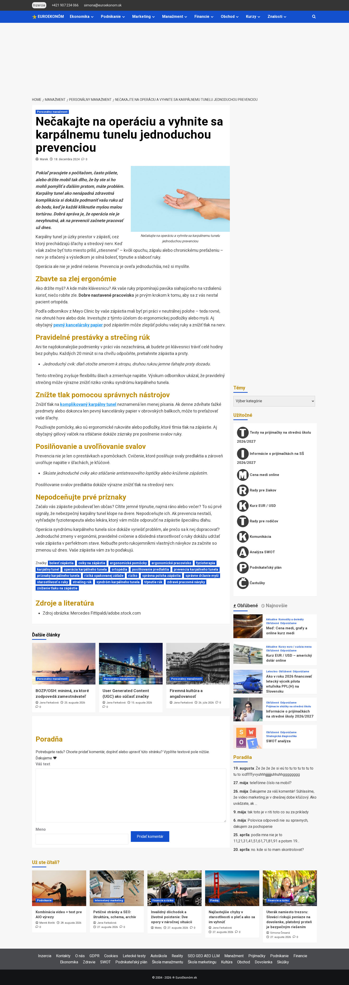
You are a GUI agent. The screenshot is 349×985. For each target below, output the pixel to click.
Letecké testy (134, 956)
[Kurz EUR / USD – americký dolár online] (248, 656)
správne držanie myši (202, 575)
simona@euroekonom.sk (103, 5)
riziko (132, 575)
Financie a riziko (162, 900)
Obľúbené (272, 623)
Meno (41, 829)
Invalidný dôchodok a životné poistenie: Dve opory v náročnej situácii (171, 917)
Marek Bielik (47, 922)
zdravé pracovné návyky (186, 582)
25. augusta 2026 (74, 702)
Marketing (141, 16)
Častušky (257, 583)
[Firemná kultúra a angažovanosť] (198, 663)
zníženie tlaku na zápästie (57, 588)
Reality (177, 956)
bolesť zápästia (61, 563)
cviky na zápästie (91, 563)
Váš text (43, 764)
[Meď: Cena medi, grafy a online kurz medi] (248, 628)
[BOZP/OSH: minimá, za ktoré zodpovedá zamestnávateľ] (63, 663)
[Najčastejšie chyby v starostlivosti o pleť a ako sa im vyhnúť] (232, 888)
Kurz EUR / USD (262, 506)
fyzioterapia (205, 563)
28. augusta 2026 (71, 922)
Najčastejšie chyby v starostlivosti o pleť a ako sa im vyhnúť (232, 917)
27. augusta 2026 (107, 927)
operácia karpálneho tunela (85, 569)
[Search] (314, 17)
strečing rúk (82, 582)
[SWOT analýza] (248, 739)
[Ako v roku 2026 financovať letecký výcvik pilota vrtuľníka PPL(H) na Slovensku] (248, 684)
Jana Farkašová (49, 702)
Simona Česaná (280, 932)
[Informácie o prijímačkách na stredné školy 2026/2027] (248, 712)
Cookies (111, 956)
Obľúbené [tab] (247, 605)
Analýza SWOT (262, 552)
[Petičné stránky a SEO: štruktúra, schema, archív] (117, 888)
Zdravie (89, 962)
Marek (44, 159)
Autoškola (159, 956)
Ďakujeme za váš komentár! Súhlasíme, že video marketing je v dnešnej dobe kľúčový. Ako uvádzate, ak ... (274, 797)
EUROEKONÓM (50, 16)
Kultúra (226, 962)
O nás (80, 956)
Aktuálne (271, 619)
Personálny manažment (52, 111)
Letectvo (272, 671)
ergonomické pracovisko (171, 563)
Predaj (214, 900)
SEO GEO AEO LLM (204, 956)
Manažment (172, 16)
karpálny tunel (48, 569)
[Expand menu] (92, 17)
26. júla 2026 (206, 702)
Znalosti (275, 16)
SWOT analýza (278, 741)
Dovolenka (263, 962)
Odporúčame (288, 623)
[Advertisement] (174, 58)
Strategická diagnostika (281, 736)
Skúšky (283, 962)
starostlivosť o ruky (52, 582)
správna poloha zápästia (161, 575)
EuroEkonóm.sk (186, 977)
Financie (201, 16)
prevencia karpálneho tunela (196, 569)
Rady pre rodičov (263, 521)
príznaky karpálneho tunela (58, 575)
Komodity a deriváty (291, 619)
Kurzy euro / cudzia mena (294, 646)
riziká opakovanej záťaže (103, 575)
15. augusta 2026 (141, 702)
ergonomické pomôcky (128, 563)
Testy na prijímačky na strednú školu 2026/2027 (274, 437)
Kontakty (63, 956)
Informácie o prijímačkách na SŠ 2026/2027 (270, 458)
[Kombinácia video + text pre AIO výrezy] (59, 888)
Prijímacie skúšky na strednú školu (288, 706)
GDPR (94, 956)
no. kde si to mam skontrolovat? (277, 849)
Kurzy (251, 16)
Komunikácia (260, 536)
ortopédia (119, 569)
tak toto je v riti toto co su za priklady (278, 812)
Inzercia (44, 956)
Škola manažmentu (167, 962)
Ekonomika (80, 16)
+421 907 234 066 (65, 5)
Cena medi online (264, 475)
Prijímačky (256, 956)
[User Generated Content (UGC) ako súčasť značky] (130, 663)
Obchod (228, 16)
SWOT (105, 962)
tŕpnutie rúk (153, 582)
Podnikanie (111, 16)
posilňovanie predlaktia (150, 569)
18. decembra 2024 (67, 159)
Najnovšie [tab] (276, 605)
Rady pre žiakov (262, 490)
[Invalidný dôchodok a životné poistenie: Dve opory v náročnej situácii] (174, 888)
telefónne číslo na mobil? (271, 783)
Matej (158, 927)
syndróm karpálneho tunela (118, 582)
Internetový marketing (109, 900)
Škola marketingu (202, 962)
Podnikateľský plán (265, 567)
